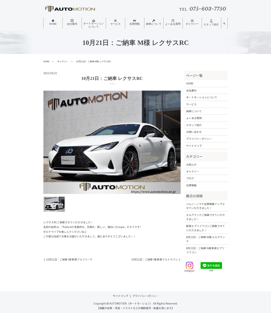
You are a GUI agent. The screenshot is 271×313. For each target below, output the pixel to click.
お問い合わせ (194, 132)
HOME (53, 24)
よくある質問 (173, 24)
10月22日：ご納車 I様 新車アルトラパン (154, 259)
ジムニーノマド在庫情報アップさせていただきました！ (205, 206)
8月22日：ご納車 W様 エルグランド (205, 239)
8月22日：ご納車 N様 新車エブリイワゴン (205, 250)
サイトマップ (194, 146)
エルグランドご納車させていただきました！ (205, 217)
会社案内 (72, 24)
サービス (115, 24)
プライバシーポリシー (199, 139)
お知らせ (191, 164)
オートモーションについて (93, 25)
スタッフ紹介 (211, 24)
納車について (153, 24)
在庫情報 (134, 24)
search (224, 23)
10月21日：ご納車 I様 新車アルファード (69, 259)
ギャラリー (192, 24)
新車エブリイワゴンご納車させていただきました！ (205, 228)
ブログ (190, 178)
